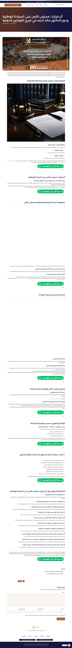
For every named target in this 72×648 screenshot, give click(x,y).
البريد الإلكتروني (40, 609)
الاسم (62, 609)
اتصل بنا (27, 5)
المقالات (41, 5)
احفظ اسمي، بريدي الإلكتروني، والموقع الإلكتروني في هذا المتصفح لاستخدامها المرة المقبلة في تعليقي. (45, 615)
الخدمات (36, 5)
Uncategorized (6, 23)
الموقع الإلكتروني (22, 609)
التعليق (63, 592)
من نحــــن (32, 5)
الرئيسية (45, 5)
